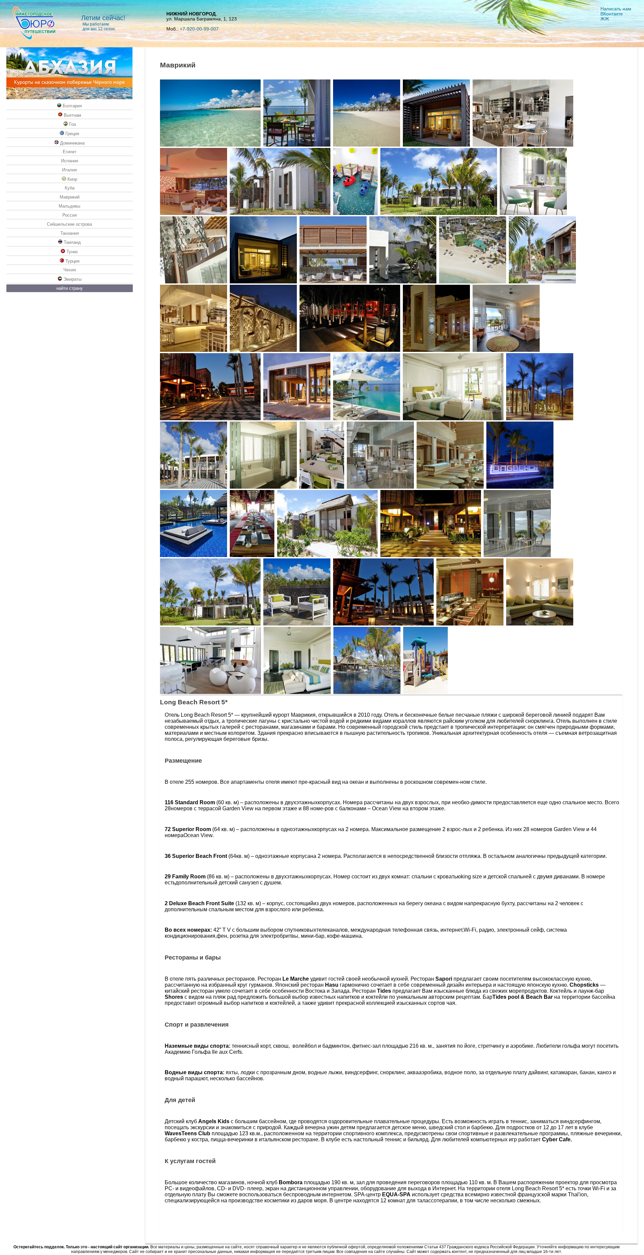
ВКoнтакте (611, 13)
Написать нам (615, 8)
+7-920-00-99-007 (199, 29)
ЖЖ (604, 18)
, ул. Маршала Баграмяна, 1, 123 (201, 16)
